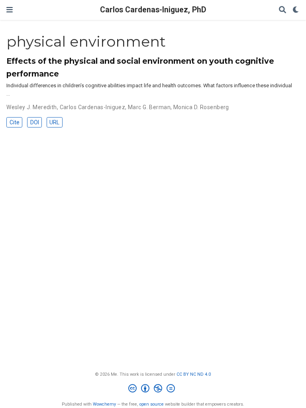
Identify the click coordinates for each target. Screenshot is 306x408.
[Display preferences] (296, 10)
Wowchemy (104, 404)
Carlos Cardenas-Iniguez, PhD (153, 9)
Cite (15, 122)
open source (151, 404)
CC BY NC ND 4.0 (194, 374)
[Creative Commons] (153, 389)
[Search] (282, 10)
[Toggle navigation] (9, 9)
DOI (34, 122)
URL (54, 122)
